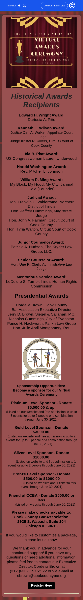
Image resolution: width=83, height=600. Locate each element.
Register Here (41, 585)
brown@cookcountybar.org (42, 576)
